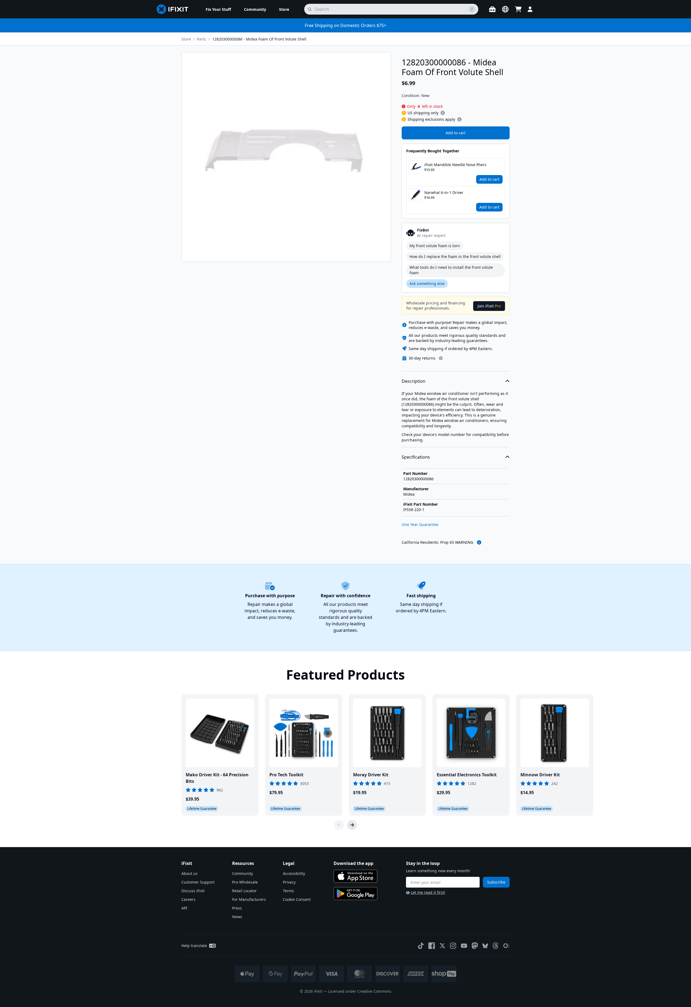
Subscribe (496, 882)
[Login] (530, 9)
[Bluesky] (485, 946)
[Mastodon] (475, 945)
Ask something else (427, 283)
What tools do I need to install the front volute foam (451, 270)
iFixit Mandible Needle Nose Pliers (455, 164)
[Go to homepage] (175, 9)
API (184, 908)
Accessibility (294, 873)
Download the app (353, 863)
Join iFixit (489, 305)
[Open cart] (518, 9)
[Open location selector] (505, 9)
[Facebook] (431, 945)
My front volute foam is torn (434, 245)
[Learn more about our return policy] (440, 358)
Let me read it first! (428, 892)
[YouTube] (464, 945)
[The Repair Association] (506, 945)
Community (242, 873)
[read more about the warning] (479, 542)
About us (189, 873)
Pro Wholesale (245, 882)
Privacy (289, 882)
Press (237, 908)
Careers (188, 899)
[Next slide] (352, 825)
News (237, 916)
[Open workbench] (492, 9)
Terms (288, 890)
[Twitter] (442, 945)
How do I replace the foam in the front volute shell (455, 256)
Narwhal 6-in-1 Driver (443, 192)
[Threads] (495, 945)
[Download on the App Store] (355, 876)
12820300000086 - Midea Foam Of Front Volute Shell (259, 39)
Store (186, 39)
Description (413, 381)
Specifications (416, 457)
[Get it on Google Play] (355, 893)
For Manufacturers (249, 899)
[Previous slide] (339, 825)
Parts (201, 39)
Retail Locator (244, 890)
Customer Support (198, 882)
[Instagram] (453, 945)
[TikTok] (421, 945)
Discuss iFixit (193, 890)
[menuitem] (218, 9)
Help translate (194, 945)
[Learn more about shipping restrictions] (443, 113)
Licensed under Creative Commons (359, 991)
